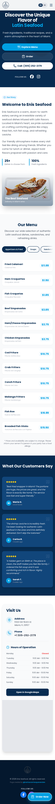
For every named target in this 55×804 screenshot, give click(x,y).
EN (41, 5)
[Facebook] (23, 795)
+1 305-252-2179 (25, 635)
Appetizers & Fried (14, 249)
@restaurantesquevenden (34, 782)
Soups (33, 249)
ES (45, 5)
